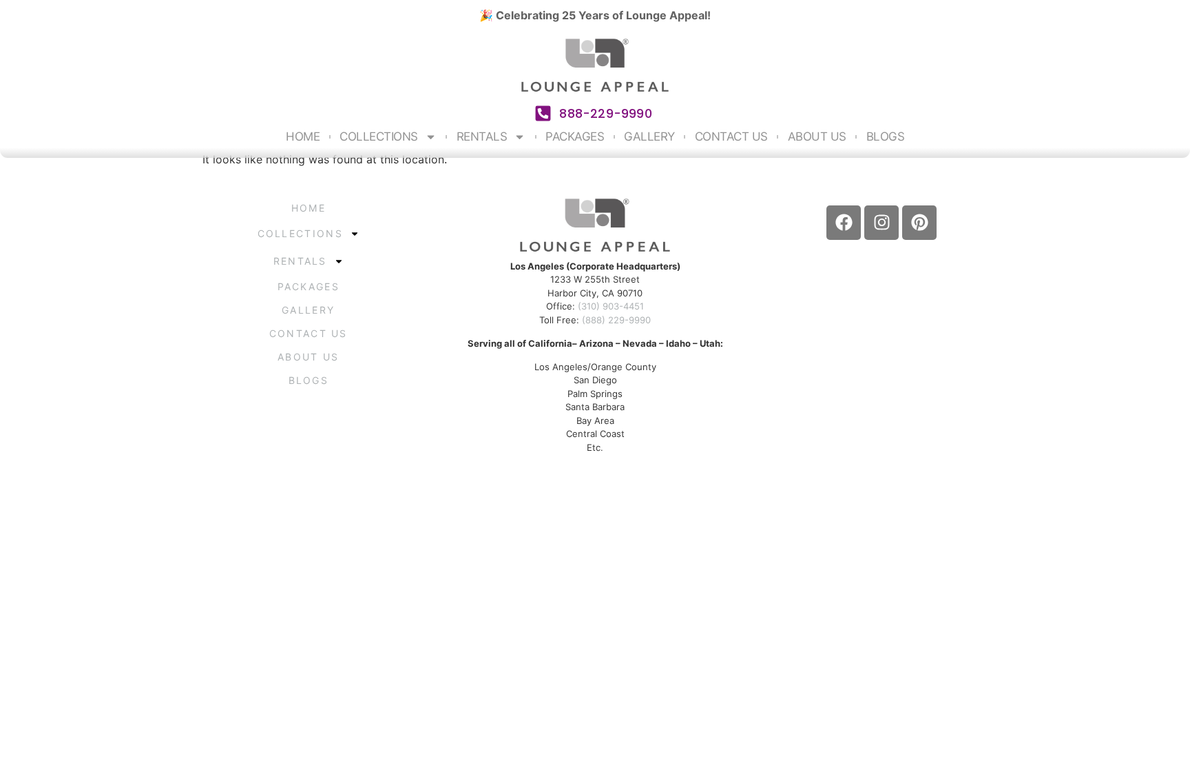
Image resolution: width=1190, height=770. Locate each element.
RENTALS (482, 136)
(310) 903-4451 (611, 306)
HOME (303, 136)
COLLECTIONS (379, 136)
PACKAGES (574, 136)
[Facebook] (843, 222)
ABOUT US (817, 136)
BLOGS (885, 136)
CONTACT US (731, 136)
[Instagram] (881, 222)
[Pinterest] (919, 222)
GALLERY (649, 136)
